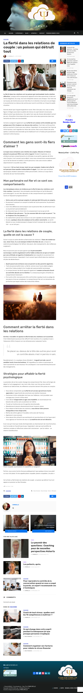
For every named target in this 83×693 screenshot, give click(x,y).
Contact (42, 33)
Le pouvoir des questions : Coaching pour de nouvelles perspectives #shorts (43, 547)
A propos (34, 33)
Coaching (6, 39)
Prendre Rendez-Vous (52, 33)
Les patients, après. (32, 564)
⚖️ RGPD (61, 688)
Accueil (11, 33)
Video (32, 539)
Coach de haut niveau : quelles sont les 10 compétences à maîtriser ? (39, 614)
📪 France (6, 668)
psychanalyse (37, 490)
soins (50, 490)
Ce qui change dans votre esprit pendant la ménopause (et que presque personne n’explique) (37, 631)
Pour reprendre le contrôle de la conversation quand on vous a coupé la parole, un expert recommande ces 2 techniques (39, 584)
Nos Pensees (28, 636)
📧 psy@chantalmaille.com (10, 665)
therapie (54, 490)
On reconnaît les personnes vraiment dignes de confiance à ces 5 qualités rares (72, 62)
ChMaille (11, 56)
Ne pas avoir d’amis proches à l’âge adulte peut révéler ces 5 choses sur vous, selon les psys (72, 74)
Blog (26, 33)
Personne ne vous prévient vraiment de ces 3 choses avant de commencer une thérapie (72, 87)
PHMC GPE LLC (32, 686)
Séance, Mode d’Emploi (72, 688)
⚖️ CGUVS (55, 688)
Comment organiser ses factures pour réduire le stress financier (38, 647)
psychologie (44, 490)
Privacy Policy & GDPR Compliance (68, 176)
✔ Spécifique (19, 33)
